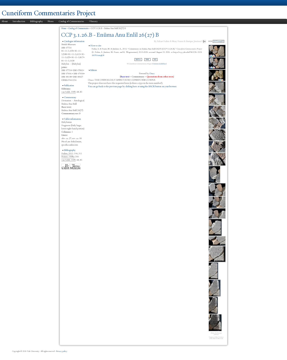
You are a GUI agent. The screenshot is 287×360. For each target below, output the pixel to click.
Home (63, 28)
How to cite (95, 45)
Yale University (11, 3)
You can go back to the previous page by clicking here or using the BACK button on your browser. (132, 86)
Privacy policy (61, 351)
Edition (93, 70)
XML (147, 59)
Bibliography (36, 21)
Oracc (152, 73)
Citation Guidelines (159, 64)
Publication (69, 85)
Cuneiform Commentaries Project (49, 13)
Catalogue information (74, 41)
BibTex (138, 59)
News (51, 21)
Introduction (19, 21)
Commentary (70, 97)
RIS (155, 59)
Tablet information (72, 119)
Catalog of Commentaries (71, 21)
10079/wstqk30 (98, 55)
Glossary (93, 21)
